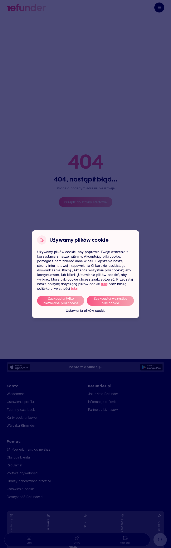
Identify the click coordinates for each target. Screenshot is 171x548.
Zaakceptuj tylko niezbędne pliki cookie (60, 300)
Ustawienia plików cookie (86, 310)
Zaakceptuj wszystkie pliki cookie (110, 300)
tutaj (104, 284)
